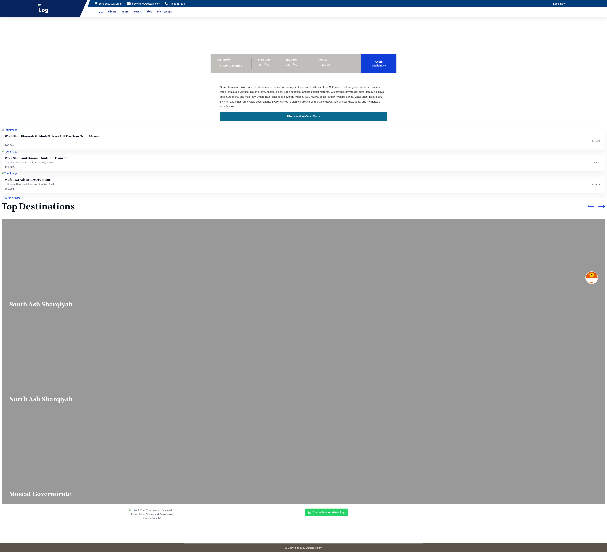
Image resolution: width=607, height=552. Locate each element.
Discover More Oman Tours (303, 116)
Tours (125, 11)
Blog (149, 11)
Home (99, 12)
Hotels (138, 11)
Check (379, 63)
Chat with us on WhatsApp (329, 512)
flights (112, 11)
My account (164, 11)
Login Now (559, 3)
